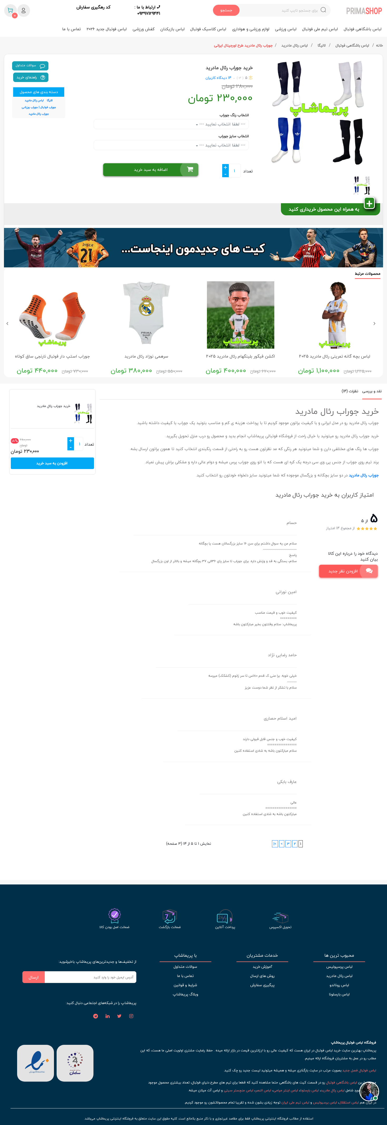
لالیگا (322, 45)
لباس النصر (263, 1090)
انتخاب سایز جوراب (234, 136)
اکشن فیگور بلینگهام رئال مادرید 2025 (240, 356)
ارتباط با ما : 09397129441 (147, 10)
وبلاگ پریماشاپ (185, 994)
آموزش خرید (262, 966)
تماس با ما (71, 29)
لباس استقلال (349, 1102)
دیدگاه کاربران (216, 78)
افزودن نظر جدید (343, 571)
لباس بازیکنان (172, 29)
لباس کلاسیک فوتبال (208, 29)
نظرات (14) (350, 391)
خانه (379, 45)
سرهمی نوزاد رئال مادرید (146, 356)
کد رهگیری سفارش (93, 7)
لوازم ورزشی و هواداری (250, 29)
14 (229, 78)
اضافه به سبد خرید (151, 169)
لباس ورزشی (285, 29)
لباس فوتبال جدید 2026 (107, 29)
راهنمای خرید (27, 77)
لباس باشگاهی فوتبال (362, 29)
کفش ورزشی (144, 29)
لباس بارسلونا (339, 994)
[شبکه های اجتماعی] (131, 1016)
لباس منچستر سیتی (238, 1090)
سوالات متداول (26, 65)
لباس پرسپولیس (339, 966)
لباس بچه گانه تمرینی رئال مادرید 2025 (334, 356)
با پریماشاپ (185, 955)
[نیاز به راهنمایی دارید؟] (369, 1092)
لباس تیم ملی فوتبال (320, 29)
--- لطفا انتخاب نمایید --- (221, 124)
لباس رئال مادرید (295, 45)
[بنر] (193, 247)
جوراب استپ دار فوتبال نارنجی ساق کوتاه (52, 356)
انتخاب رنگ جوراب (234, 115)
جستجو (226, 10)
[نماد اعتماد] (35, 1062)
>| (275, 844)
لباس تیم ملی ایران (295, 1102)
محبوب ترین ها (339, 955)
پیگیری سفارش (262, 985)
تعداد (248, 171)
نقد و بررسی (372, 391)
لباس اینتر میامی (285, 1090)
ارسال (34, 977)
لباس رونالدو (339, 985)
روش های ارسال (262, 976)
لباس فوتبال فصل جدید (359, 1070)
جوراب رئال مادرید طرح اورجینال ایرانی (243, 45)
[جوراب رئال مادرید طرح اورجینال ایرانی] (320, 113)
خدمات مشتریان (262, 955)
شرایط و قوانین (185, 985)
